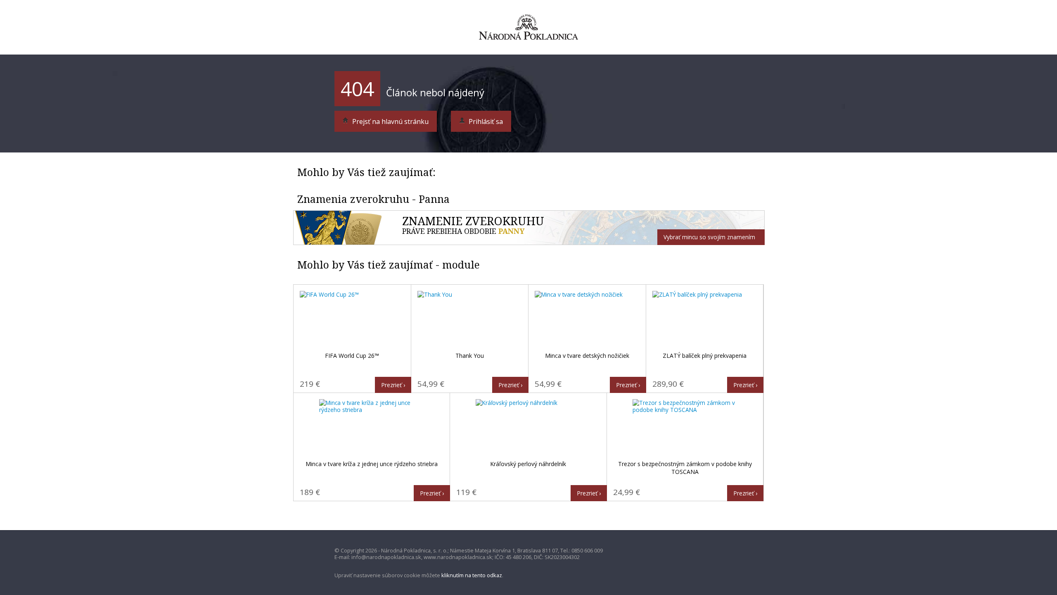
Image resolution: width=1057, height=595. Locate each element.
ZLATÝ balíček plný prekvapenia (705, 355)
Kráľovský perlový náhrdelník (528, 464)
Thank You (469, 355)
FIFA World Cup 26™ (352, 355)
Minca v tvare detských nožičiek (587, 355)
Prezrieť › (393, 385)
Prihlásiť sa (485, 121)
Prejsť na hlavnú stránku (390, 121)
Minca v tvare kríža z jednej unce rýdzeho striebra (372, 464)
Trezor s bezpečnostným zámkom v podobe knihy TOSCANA (685, 468)
